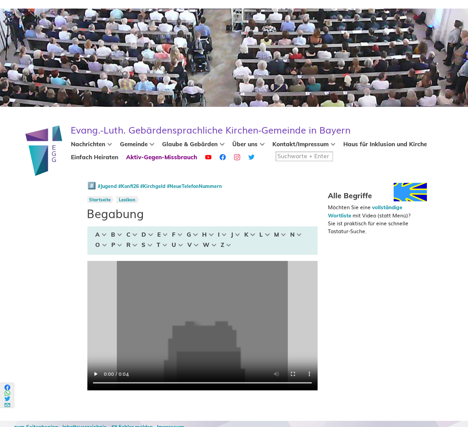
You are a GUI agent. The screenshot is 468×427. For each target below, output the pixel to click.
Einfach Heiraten (94, 157)
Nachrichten (88, 144)
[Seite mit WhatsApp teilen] (7, 393)
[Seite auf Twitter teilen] (7, 399)
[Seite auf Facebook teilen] (7, 387)
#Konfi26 (128, 186)
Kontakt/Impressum (300, 144)
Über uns (245, 144)
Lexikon (127, 200)
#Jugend (107, 186)
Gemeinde (134, 144)
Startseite (100, 200)
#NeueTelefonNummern (194, 186)
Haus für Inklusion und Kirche (385, 144)
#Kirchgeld (152, 186)
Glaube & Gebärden (190, 144)
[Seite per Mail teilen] (7, 404)
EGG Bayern (210, 130)
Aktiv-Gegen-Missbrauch (161, 157)
